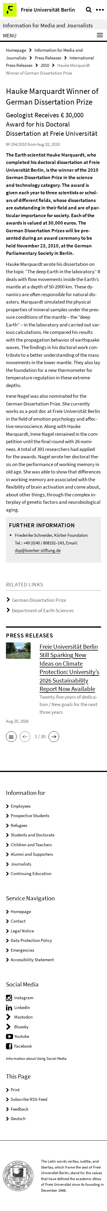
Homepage (16, 50)
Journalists (21, 864)
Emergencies (22, 950)
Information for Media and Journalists (48, 25)
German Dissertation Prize (39, 600)
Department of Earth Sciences (43, 610)
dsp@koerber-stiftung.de (38, 550)
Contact (18, 921)
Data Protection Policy (31, 940)
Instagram (23, 997)
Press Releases (48, 58)
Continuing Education (31, 873)
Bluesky (21, 1027)
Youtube (21, 1036)
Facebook (23, 1046)
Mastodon (23, 1017)
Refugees (19, 825)
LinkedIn (22, 1007)
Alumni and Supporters (32, 854)
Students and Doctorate (32, 835)
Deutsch (18, 1118)
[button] (11, 737)
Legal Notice (22, 931)
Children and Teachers (31, 844)
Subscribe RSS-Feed (29, 1099)
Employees (21, 806)
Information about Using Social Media (36, 1058)
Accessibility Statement (32, 959)
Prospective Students (30, 815)
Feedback (19, 1109)
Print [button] (15, 1089)
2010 (45, 65)
